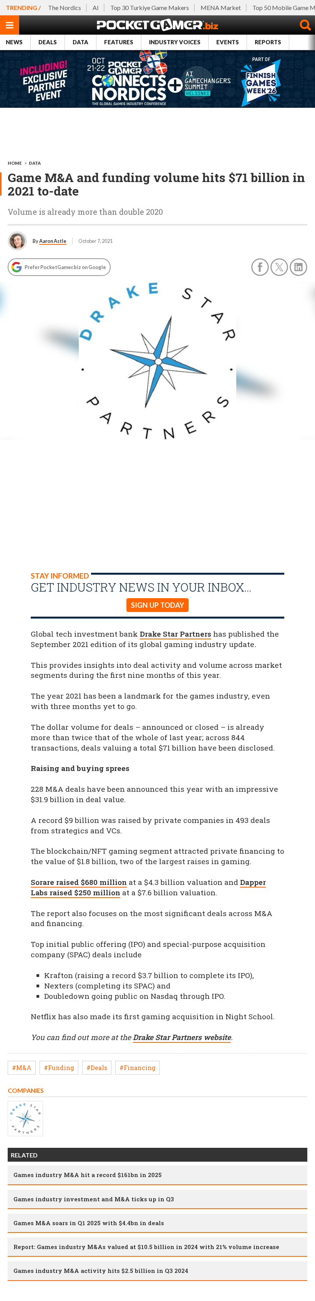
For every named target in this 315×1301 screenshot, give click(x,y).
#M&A (22, 1068)
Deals (47, 42)
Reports (268, 42)
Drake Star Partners (175, 634)
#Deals (96, 1068)
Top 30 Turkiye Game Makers (149, 7)
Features (118, 42)
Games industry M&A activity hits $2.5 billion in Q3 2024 (100, 1270)
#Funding (59, 1068)
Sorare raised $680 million (79, 882)
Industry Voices (175, 42)
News (14, 42)
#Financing (137, 1068)
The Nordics (64, 7)
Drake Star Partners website (182, 1037)
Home (15, 163)
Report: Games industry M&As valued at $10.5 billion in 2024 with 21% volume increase (146, 1247)
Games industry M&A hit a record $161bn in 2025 (87, 1175)
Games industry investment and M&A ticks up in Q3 (93, 1199)
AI (96, 7)
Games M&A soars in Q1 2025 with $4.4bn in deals (88, 1223)
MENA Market (221, 7)
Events (227, 42)
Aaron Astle (52, 241)
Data (80, 42)
